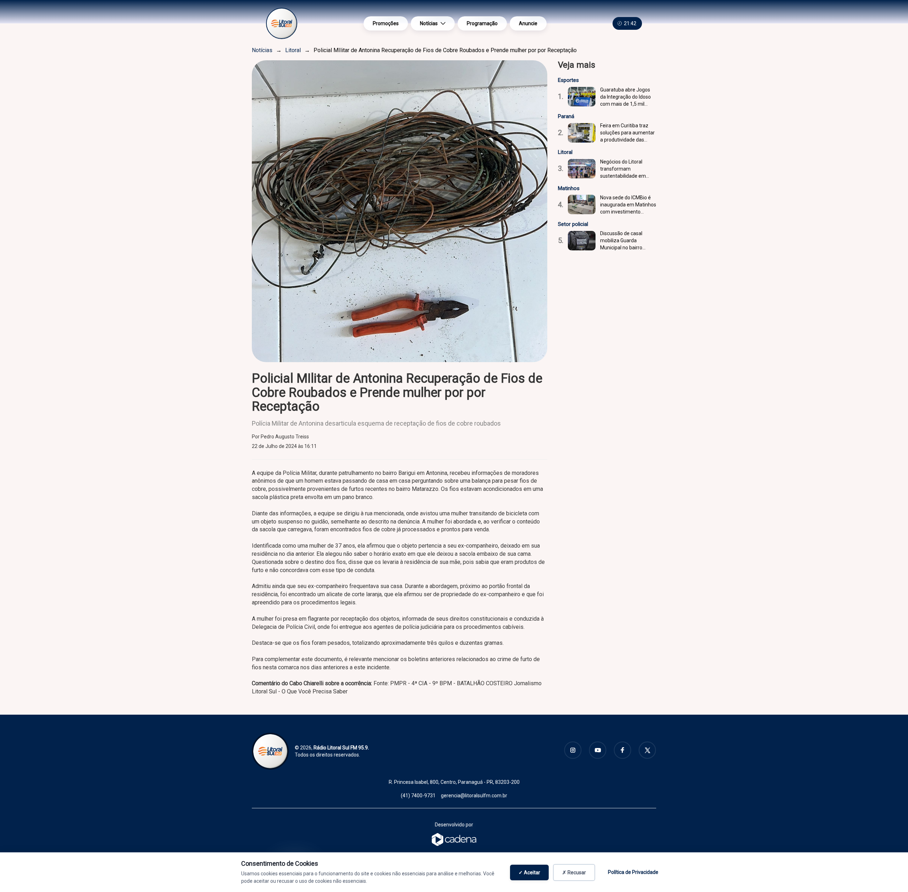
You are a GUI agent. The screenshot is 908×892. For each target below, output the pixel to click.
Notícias (429, 23)
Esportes (568, 80)
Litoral (293, 50)
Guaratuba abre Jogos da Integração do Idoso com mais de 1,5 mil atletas (625, 97)
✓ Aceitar (529, 872)
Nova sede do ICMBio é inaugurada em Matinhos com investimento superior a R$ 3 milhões (628, 205)
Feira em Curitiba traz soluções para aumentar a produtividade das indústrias (627, 133)
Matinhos (569, 188)
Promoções (386, 23)
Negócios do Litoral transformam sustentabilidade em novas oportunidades (623, 169)
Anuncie (528, 23)
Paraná (566, 116)
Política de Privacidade (633, 872)
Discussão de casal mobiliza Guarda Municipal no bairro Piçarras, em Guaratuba (626, 241)
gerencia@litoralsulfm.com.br (474, 795)
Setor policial (573, 224)
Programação (482, 23)
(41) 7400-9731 (418, 795)
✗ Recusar (574, 872)
